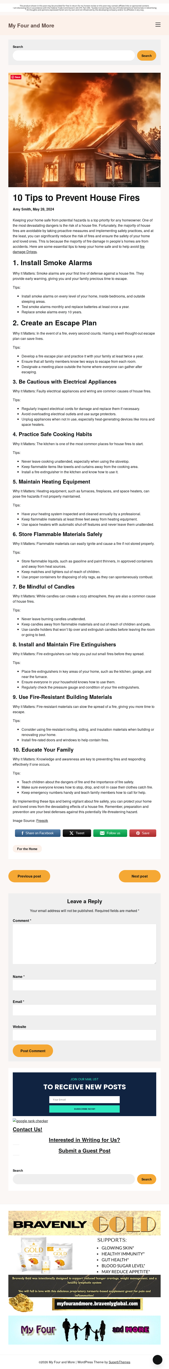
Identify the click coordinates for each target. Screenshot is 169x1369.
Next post (140, 876)
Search (18, 46)
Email (18, 1001)
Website (19, 1026)
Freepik (42, 820)
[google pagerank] (30, 1120)
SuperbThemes (119, 1362)
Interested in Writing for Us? (84, 1139)
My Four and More (31, 25)
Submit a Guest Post (84, 1150)
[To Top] (157, 1360)
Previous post (29, 876)
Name (19, 976)
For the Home (27, 849)
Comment (22, 920)
